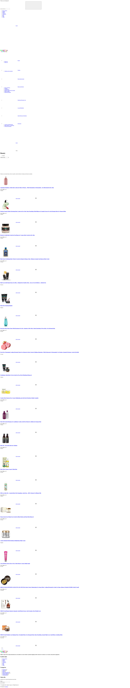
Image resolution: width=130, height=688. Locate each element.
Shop (3, 16)
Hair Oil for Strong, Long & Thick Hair (8, 469)
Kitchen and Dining (7, 92)
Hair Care (6, 61)
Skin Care (6, 62)
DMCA (3, 12)
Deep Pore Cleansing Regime (6, 305)
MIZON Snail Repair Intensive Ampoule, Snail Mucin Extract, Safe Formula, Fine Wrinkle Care (20, 611)
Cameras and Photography (8, 124)
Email (1, 681)
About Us (4, 13)
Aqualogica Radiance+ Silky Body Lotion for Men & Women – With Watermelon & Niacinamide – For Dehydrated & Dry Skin (27, 187)
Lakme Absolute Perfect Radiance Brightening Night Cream (12, 540)
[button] (10, 198)
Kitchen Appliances (5, 673)
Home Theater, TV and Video (9, 125)
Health (3, 671)
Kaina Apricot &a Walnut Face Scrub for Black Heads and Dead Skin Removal (17, 516)
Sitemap (3, 11)
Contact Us (4, 14)
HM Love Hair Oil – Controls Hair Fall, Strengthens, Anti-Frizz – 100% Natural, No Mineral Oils (20, 493)
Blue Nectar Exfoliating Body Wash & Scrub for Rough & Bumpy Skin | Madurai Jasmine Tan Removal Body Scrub (24, 258)
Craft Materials (6, 89)
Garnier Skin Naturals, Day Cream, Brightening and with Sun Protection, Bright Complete (19, 398)
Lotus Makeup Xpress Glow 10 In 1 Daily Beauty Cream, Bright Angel (15, 563)
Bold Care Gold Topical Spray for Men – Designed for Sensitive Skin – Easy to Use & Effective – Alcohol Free (23, 282)
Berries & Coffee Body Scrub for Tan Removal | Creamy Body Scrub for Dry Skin (17, 235)
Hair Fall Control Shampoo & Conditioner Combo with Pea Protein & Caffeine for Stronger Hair (20, 421)
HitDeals (6, 686)
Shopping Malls (5, 674)
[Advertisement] (65, 165)
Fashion (3, 670)
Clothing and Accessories (8, 71)
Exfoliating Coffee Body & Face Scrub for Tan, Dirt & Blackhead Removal (16, 375)
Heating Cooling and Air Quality (9, 90)
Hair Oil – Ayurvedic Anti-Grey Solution (8, 445)
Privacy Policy (4, 10)
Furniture (5, 88)
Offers (3, 665)
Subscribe (2, 683)
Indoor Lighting (7, 91)
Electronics (4, 669)
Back (17, 150)
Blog (3, 15)
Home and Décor (7, 87)
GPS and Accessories (7, 126)
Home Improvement (5, 672)
